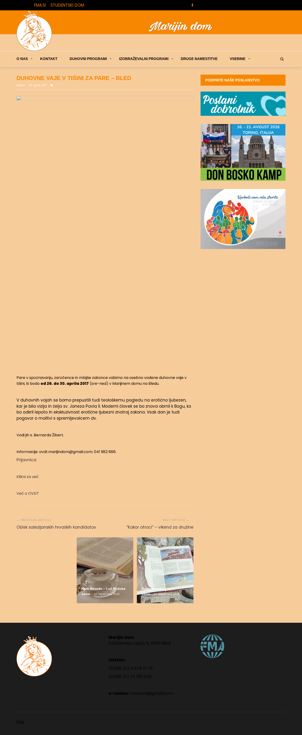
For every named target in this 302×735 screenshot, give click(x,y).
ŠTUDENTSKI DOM (67, 5)
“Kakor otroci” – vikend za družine (159, 527)
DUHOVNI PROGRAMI (88, 59)
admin (21, 85)
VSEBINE (237, 59)
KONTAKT (48, 59)
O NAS (22, 59)
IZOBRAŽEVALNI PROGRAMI (143, 59)
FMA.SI (40, 5)
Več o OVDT (28, 493)
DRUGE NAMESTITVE (199, 59)
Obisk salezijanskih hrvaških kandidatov (56, 527)
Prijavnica (26, 460)
